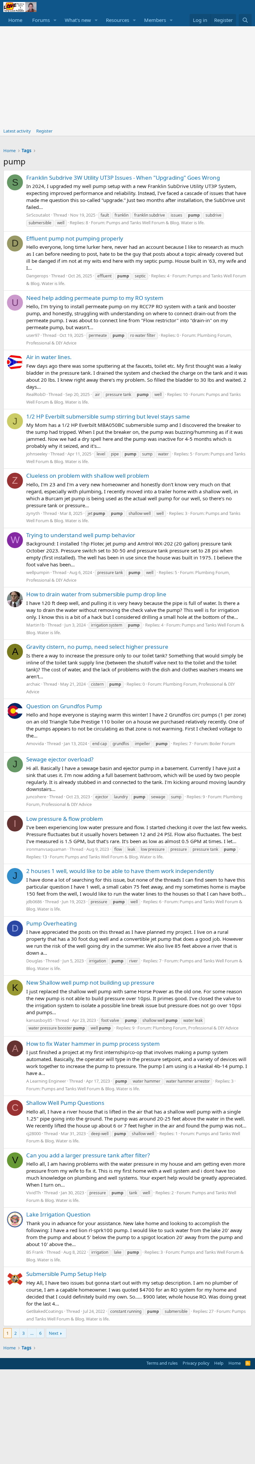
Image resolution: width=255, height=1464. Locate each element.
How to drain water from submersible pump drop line (96, 594)
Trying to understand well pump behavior (80, 535)
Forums (41, 20)
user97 (33, 335)
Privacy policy (196, 1363)
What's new (78, 20)
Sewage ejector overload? (59, 759)
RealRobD (35, 394)
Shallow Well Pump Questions (65, 1103)
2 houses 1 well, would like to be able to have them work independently (120, 871)
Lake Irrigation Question (58, 1214)
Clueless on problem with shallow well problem (87, 475)
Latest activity (17, 131)
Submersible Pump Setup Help (66, 1274)
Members (155, 20)
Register (44, 131)
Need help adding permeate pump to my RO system (94, 298)
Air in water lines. (49, 357)
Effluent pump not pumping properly (74, 238)
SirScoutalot (38, 215)
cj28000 (33, 1133)
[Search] (245, 20)
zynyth (33, 513)
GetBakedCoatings (44, 1311)
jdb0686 (34, 902)
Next (53, 1333)
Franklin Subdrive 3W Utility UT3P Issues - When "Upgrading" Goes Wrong (123, 177)
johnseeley (36, 454)
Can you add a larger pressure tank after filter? (88, 1155)
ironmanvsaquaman (46, 849)
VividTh (33, 1193)
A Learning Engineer (46, 1081)
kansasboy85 (39, 1020)
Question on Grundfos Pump (64, 706)
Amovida (35, 743)
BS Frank (34, 1252)
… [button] (32, 1333)
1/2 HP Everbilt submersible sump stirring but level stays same (108, 416)
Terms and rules (162, 1363)
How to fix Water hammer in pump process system (93, 1043)
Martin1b (35, 625)
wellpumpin (37, 572)
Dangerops (37, 276)
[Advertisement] (127, 76)
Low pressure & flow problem (64, 819)
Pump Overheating (51, 923)
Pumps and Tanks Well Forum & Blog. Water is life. (155, 223)
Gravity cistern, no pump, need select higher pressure (97, 646)
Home (15, 20)
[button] (55, 20)
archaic (33, 684)
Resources (117, 20)
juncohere (36, 797)
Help (218, 1363)
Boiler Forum (222, 743)
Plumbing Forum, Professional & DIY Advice (195, 1028)
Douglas (34, 961)
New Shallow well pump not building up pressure (90, 982)
